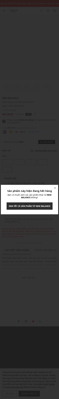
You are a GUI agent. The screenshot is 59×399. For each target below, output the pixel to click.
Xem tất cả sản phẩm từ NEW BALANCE (29, 206)
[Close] (55, 188)
